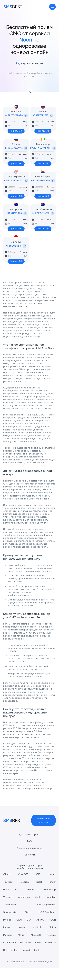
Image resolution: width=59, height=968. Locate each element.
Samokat (51, 897)
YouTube (8, 882)
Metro (21, 935)
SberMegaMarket (46, 904)
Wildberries (24, 897)
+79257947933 (14, 148)
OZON (52, 919)
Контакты (29, 854)
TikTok (39, 882)
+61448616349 (13, 213)
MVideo (7, 919)
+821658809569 (40, 180)
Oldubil (7, 874)
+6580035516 (14, 245)
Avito (38, 942)
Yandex (52, 874)
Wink (37, 897)
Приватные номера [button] (43, 820)
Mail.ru (52, 927)
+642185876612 (40, 213)
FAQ (29, 841)
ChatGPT (23, 874)
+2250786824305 (40, 148)
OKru (19, 919)
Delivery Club (10, 950)
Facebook (25, 942)
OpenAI (40, 919)
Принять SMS (16, 131)
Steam (28, 912)
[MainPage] (12, 6)
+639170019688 (14, 115)
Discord (26, 950)
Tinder (52, 882)
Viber (18, 889)
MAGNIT (37, 927)
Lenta (6, 927)
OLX (29, 919)
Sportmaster (10, 912)
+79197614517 (40, 115)
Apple (37, 950)
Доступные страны (29, 834)
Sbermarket (9, 904)
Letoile (21, 927)
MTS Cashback (47, 912)
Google (51, 935)
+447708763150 (13, 180)
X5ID (38, 874)
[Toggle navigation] (52, 7)
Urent (6, 889)
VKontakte (32, 889)
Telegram (24, 882)
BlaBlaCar (50, 942)
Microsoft (36, 935)
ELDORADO (9, 942)
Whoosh (7, 897)
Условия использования (29, 848)
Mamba (7, 935)
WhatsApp (50, 889)
